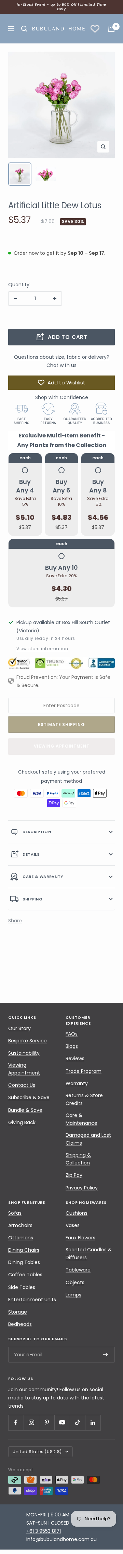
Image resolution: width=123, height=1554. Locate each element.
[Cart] (111, 29)
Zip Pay (74, 1175)
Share (15, 920)
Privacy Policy (82, 1187)
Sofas (15, 1213)
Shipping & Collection (78, 1158)
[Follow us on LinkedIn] (92, 1422)
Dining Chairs (23, 1250)
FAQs (72, 1033)
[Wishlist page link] (95, 28)
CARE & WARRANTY (43, 876)
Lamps (73, 1294)
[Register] (105, 1355)
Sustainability (24, 1053)
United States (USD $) (37, 1451)
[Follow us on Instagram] (31, 1422)
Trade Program (83, 1071)
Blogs (72, 1046)
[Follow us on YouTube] (62, 1422)
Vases (73, 1225)
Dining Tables (24, 1262)
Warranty (77, 1083)
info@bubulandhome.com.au (61, 1539)
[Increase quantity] (55, 298)
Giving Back (22, 1122)
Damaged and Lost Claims (88, 1139)
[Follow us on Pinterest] (46, 1422)
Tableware (78, 1269)
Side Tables (21, 1287)
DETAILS (31, 854)
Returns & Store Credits (84, 1099)
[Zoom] (103, 147)
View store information (42, 648)
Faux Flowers (80, 1237)
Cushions (76, 1213)
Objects (75, 1282)
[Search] (24, 29)
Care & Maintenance (81, 1119)
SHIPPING (32, 899)
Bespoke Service (27, 1040)
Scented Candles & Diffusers (89, 1253)
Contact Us (21, 1085)
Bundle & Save (25, 1110)
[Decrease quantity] (15, 298)
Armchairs (20, 1225)
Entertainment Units (32, 1299)
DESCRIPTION (37, 831)
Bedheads (20, 1324)
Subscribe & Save (29, 1097)
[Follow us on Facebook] (16, 1422)
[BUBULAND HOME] (58, 29)
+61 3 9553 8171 (43, 1531)
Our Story (19, 1028)
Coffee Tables (25, 1274)
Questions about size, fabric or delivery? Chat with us (61, 361)
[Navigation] (11, 28)
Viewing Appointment (62, 746)
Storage (17, 1311)
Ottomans (20, 1237)
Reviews (75, 1058)
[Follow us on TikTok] (77, 1422)
